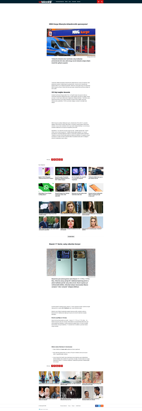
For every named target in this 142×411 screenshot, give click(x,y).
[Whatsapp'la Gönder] (59, 159)
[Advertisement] (71, 13)
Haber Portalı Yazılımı (44, 409)
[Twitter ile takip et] (99, 406)
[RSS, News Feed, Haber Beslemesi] (102, 406)
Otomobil (74, 1)
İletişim (73, 405)
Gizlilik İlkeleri (78, 405)
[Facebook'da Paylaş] (52, 159)
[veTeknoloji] (45, 1)
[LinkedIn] (57, 159)
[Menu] (99, 2)
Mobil (66, 1)
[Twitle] (55, 159)
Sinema (78, 1)
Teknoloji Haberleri (60, 1)
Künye (69, 405)
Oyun (70, 1)
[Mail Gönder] (62, 159)
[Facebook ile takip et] (96, 406)
